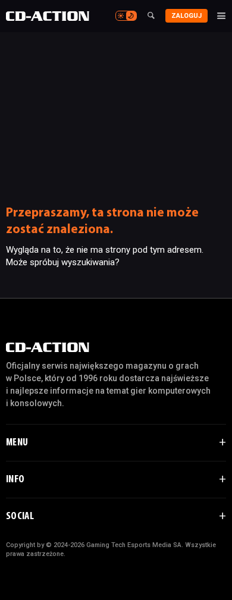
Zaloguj (186, 16)
